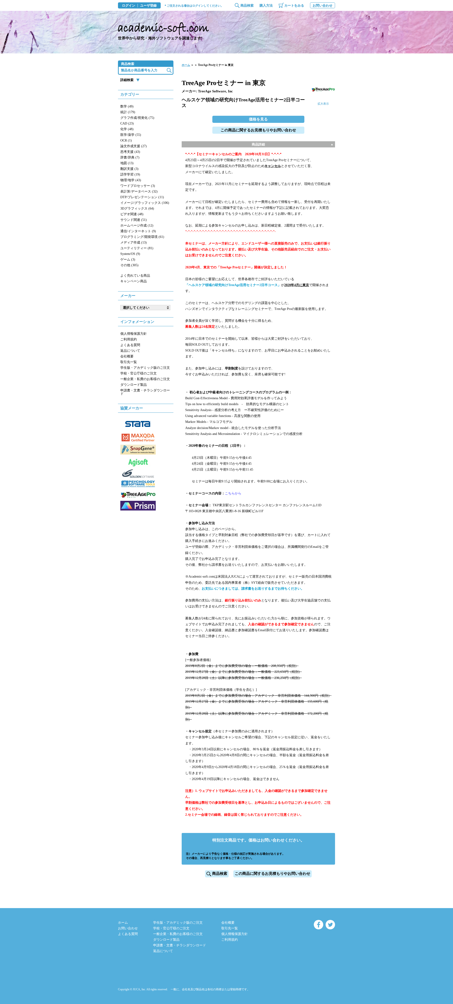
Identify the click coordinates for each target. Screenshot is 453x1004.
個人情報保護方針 (133, 333)
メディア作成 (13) (133, 242)
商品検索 (247, 5)
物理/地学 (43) (130, 180)
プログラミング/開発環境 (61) (142, 237)
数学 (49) (127, 106)
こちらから (233, 493)
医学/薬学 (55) (130, 135)
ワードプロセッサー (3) (137, 186)
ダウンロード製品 (133, 384)
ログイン (128, 5)
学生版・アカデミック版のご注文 (145, 367)
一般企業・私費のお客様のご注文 (145, 379)
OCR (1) (126, 140)
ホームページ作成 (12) (136, 225)
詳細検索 (127, 80)
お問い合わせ (322, 5)
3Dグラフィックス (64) (137, 208)
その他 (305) (129, 265)
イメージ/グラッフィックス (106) (144, 203)
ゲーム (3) (127, 259)
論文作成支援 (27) (133, 146)
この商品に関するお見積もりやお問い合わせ (258, 130)
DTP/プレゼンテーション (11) (142, 197)
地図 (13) (127, 163)
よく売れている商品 (135, 275)
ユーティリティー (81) (136, 248)
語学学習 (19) (130, 174)
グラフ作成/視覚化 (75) (137, 118)
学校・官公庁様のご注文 (138, 373)
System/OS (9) (130, 254)
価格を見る (258, 119)
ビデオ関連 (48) (131, 214)
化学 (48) (127, 129)
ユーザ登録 (148, 5)
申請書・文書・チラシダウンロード (145, 392)
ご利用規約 (128, 339)
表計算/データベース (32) (139, 191)
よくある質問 (130, 345)
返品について (130, 350)
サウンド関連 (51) (133, 220)
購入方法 (266, 5)
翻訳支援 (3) (129, 169)
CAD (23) (127, 123)
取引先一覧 (128, 362)
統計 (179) (127, 112)
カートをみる (294, 5)
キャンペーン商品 (133, 281)
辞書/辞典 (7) (129, 157)
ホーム (186, 65)
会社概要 (127, 356)
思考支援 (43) (130, 152)
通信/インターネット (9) (138, 231)
